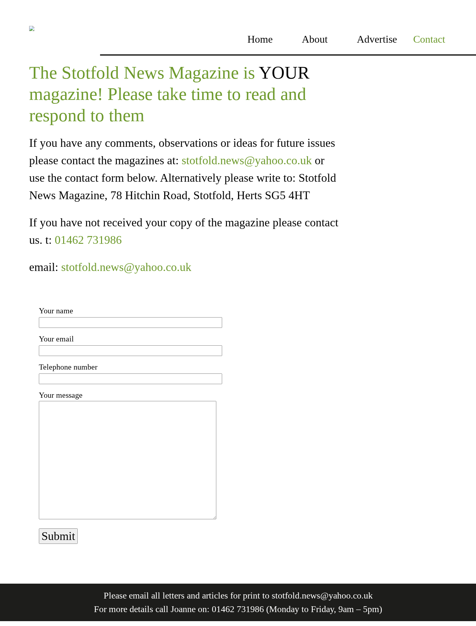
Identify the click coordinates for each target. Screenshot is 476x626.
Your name (56, 311)
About (315, 39)
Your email (56, 339)
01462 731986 (88, 239)
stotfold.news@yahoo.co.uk (247, 160)
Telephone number (68, 367)
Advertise (377, 39)
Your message (61, 395)
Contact (429, 39)
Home (260, 39)
